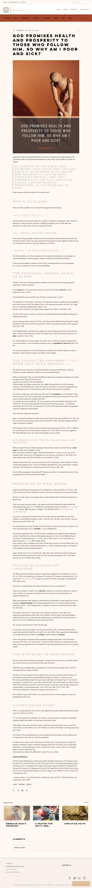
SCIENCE (36, 18)
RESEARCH (25, 18)
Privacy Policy (37, 885)
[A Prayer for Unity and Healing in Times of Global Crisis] (46, 813)
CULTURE (46, 18)
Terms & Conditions (48, 885)
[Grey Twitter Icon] (75, 878)
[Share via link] (27, 790)
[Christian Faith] (75, 813)
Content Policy (60, 885)
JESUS (56, 18)
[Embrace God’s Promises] (17, 813)
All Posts (7, 18)
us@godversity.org (14, 872)
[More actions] (78, 30)
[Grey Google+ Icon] (79, 878)
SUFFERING (22, 784)
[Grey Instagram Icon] (84, 878)
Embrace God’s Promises (16, 825)
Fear (63, 18)
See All (86, 802)
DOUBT (15, 784)
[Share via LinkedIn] (22, 790)
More (70, 18)
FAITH (15, 18)
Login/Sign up (66, 865)
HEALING (28, 784)
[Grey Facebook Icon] (70, 878)
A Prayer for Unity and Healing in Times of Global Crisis (44, 825)
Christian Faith (75, 824)
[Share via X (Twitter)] (18, 790)
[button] (86, 18)
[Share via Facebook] (13, 790)
